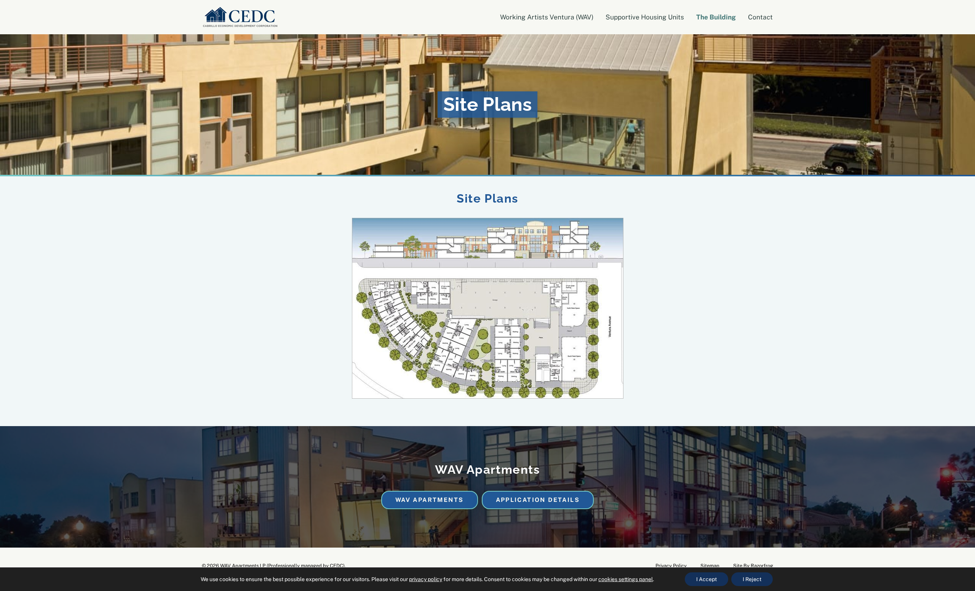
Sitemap (709, 566)
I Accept (706, 579)
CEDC (336, 566)
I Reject (752, 579)
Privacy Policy (671, 566)
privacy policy (425, 579)
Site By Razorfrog (753, 566)
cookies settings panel (625, 579)
